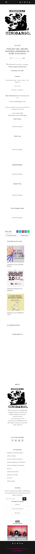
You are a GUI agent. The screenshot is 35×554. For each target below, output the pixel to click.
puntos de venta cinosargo (14, 459)
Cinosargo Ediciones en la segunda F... (14, 289)
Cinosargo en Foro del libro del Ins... (15, 265)
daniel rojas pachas (17, 58)
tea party (9, 478)
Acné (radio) (17, 45)
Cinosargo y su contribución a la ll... (15, 313)
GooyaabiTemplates (17, 550)
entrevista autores (12, 475)
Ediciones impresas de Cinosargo (16, 462)
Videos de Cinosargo (13, 471)
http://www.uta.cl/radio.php (17, 115)
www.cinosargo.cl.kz (23, 95)
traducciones (11, 481)
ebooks (9, 468)
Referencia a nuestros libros (15, 453)
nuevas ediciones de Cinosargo (15, 465)
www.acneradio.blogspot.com (17, 101)
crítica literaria (11, 456)
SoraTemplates (16, 548)
